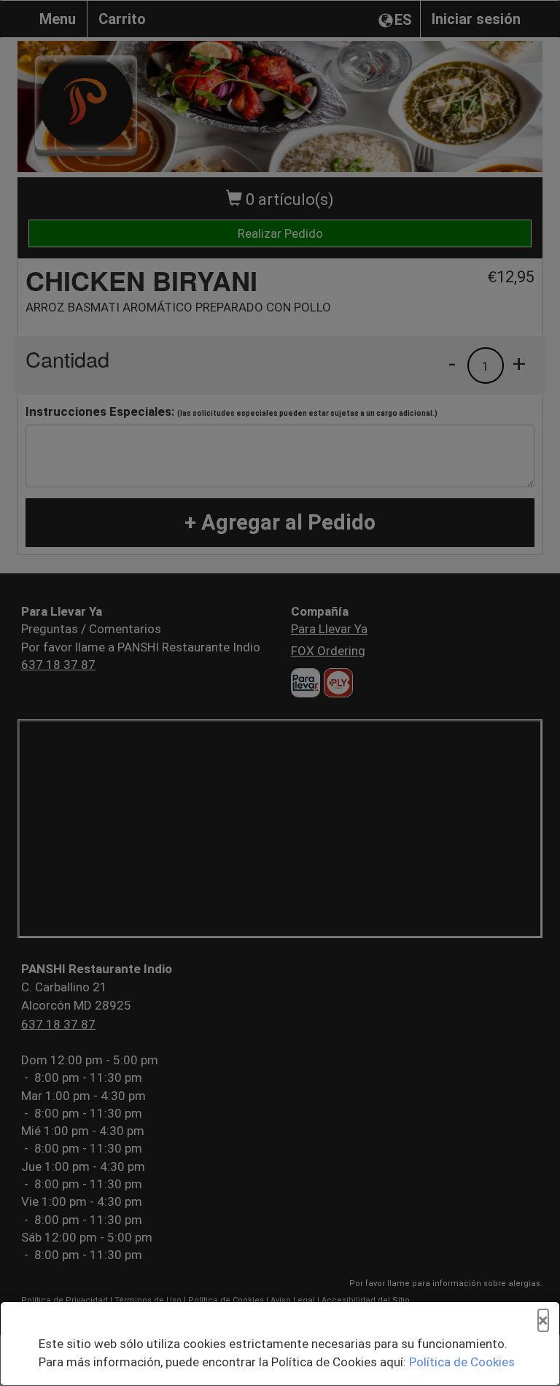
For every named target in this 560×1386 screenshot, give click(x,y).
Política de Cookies (462, 1362)
